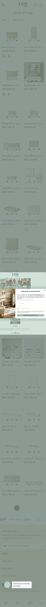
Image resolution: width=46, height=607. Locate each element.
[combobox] (19, 308)
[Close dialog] (44, 290)
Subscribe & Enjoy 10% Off (30, 315)
